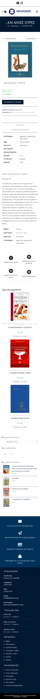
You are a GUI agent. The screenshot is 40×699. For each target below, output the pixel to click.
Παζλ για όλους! (10, 622)
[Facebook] (5, 454)
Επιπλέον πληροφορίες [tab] (20, 130)
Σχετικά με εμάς (11, 679)
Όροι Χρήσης (10, 682)
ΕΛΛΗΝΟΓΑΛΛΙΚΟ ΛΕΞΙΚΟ (20, 418)
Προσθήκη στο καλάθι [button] (20, 336)
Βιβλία (13, 112)
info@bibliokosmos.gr (11, 598)
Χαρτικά (8, 660)
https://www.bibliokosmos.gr (13, 605)
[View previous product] (3, 38)
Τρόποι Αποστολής (12, 670)
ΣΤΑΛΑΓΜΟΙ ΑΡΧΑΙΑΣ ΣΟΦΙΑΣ (20, 373)
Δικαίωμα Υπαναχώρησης (14, 685)
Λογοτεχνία (30, 112)
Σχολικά (8, 657)
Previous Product (11, 39)
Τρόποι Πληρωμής (12, 673)
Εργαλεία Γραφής (11, 647)
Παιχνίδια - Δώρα (11, 653)
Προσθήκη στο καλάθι (12, 102)
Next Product (30, 39)
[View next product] (36, 38)
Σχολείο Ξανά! (9, 629)
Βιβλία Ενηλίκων (20, 112)
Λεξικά (28, 415)
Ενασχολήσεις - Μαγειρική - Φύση (27, 323)
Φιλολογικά (27, 370)
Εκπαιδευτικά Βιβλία (20, 415)
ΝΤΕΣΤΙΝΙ (7, 614)
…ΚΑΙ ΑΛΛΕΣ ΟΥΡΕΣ (26, 26)
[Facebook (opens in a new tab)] (18, 3)
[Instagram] (12, 454)
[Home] (8, 26)
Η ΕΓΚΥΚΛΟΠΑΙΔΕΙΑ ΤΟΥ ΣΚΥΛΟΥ (20, 327)
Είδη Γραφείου (10, 644)
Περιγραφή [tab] (20, 125)
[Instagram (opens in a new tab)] (21, 3)
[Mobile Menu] (37, 11)
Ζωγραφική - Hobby (12, 650)
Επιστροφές (9, 676)
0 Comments (15, 617)
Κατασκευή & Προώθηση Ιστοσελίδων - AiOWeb (24, 696)
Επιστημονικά (20, 325)
